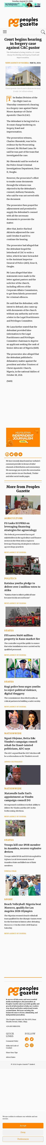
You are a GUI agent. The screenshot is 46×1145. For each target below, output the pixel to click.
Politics (10, 578)
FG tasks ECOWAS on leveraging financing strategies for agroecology (20, 527)
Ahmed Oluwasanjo (13, 762)
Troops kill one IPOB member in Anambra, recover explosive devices (22, 848)
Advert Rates (10, 1057)
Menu (15, 32)
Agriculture (13, 518)
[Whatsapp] (16, 454)
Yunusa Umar (10, 871)
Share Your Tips (12, 1052)
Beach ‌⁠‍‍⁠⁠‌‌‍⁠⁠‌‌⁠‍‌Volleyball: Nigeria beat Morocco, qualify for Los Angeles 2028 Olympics (22, 908)
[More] (20, 454)
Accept (23, 1125)
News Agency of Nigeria (17, 63)
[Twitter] (11, 454)
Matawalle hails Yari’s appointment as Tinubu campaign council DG (18, 797)
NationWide (13, 733)
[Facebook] (7, 454)
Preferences (23, 1139)
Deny (23, 1132)
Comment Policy (12, 1041)
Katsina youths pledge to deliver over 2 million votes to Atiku (22, 587)
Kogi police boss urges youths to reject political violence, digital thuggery (22, 690)
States (9, 630)
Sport (8, 899)
